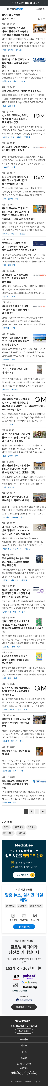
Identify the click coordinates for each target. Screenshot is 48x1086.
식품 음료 (15, 517)
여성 (15, 612)
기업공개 (27, 137)
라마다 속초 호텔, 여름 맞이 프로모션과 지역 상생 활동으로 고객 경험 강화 (15, 341)
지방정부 (14, 741)
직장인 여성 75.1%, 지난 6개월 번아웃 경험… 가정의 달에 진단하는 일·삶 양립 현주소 (16, 593)
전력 (4, 265)
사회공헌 (18, 50)
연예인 (10, 456)
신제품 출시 (18, 827)
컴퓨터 (19, 137)
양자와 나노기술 (8, 137)
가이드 (24, 1051)
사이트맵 (36, 1081)
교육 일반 (5, 517)
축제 (9, 678)
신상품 (22, 81)
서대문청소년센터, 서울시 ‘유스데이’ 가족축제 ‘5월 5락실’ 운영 (16, 723)
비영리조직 (17, 549)
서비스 (24, 1045)
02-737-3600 (25, 1064)
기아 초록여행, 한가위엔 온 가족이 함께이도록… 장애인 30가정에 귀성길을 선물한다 (15, 31)
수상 (15, 802)
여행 (4, 50)
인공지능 (31, 827)
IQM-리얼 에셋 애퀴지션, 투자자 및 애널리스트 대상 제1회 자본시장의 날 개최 (15, 180)
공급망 (6, 827)
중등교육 (5, 741)
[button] (39, 19)
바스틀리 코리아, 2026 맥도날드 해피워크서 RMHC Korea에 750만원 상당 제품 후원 (16, 530)
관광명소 (5, 580)
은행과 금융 (6, 81)
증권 (4, 106)
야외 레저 (14, 580)
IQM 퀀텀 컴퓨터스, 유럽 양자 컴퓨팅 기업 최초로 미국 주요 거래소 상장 (15, 119)
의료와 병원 (6, 549)
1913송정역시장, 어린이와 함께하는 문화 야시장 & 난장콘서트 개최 (15, 660)
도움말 (24, 1057)
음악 (13, 647)
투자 (13, 296)
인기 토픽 (7, 822)
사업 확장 (23, 580)
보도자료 (24, 1039)
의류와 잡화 (6, 771)
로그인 (10, 1081)
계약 (13, 167)
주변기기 (14, 234)
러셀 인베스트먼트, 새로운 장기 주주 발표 (21, 90)
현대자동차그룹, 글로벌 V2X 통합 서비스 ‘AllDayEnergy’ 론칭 (15, 63)
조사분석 (22, 612)
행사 (22, 517)
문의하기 (24, 1068)
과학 (4, 199)
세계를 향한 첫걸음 (24, 941)
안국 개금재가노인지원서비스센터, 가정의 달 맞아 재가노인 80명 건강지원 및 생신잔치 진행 (18, 469)
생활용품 (5, 389)
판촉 (13, 359)
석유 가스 (5, 167)
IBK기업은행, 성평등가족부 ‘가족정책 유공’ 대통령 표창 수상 (15, 784)
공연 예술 (5, 647)
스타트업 (21, 833)
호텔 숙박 (5, 359)
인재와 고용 (6, 612)
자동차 (15, 81)
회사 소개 (18, 1081)
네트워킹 (5, 234)
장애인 (10, 50)
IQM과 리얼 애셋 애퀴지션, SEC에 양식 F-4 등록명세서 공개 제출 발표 (16, 691)
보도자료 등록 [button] (24, 1031)
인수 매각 (11, 106)
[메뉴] (3, 9)
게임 (4, 456)
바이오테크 (8, 833)
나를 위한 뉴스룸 (24, 889)
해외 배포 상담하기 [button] (24, 1007)
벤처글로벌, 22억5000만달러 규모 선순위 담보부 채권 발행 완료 (15, 278)
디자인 (15, 771)
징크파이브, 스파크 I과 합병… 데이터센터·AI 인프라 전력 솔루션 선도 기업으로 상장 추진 (19, 247)
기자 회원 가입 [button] (24, 927)
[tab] (24, 1039)
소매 (4, 678)
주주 (16, 199)
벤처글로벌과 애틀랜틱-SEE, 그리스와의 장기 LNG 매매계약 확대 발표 (15, 310)
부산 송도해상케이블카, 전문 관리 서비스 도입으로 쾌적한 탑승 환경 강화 (15, 562)
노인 (4, 487)
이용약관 (27, 1081)
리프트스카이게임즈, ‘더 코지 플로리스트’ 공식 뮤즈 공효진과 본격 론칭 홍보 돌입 (16, 438)
